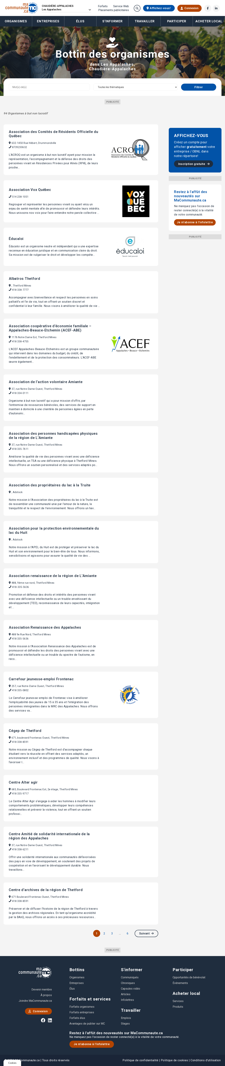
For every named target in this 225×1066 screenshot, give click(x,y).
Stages (125, 1023)
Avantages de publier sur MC (87, 1023)
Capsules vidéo (130, 988)
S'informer (132, 969)
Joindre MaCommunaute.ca (35, 1000)
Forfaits (103, 6)
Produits (178, 1006)
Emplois (126, 1018)
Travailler (131, 1010)
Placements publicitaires (113, 10)
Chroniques (128, 983)
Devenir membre (41, 989)
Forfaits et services (90, 999)
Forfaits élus (77, 1018)
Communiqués (130, 977)
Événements (180, 983)
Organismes (16, 21)
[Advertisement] (195, 292)
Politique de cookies (174, 1060)
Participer (183, 969)
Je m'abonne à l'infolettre (195, 222)
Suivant (144, 933)
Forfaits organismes (81, 1006)
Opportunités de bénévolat (189, 977)
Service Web (121, 6)
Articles (125, 994)
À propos (46, 995)
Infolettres (127, 1000)
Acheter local (186, 993)
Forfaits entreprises (81, 1012)
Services (178, 1001)
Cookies (12, 1063)
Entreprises (48, 21)
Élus (80, 21)
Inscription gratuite (192, 164)
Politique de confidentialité (140, 1060)
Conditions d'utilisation (206, 1060)
